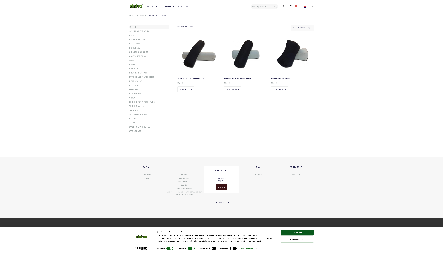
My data (147, 178)
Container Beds (137, 56)
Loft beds (134, 89)
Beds (131, 35)
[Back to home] (136, 6)
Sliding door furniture (142, 102)
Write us (221, 187)
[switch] (189, 248)
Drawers (133, 68)
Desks (132, 64)
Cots (131, 60)
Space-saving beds (138, 114)
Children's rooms (138, 52)
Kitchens (134, 85)
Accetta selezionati (297, 240)
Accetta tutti (297, 233)
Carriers (184, 185)
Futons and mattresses (141, 77)
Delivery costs (184, 182)
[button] (308, 6)
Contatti (183, 6)
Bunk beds (134, 48)
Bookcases (135, 44)
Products (152, 6)
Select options (186, 89)
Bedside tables (137, 39)
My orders (147, 175)
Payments (184, 175)
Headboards (135, 81)
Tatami (132, 123)
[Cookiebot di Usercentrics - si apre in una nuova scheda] (141, 248)
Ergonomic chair (138, 73)
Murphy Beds (136, 93)
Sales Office (168, 6)
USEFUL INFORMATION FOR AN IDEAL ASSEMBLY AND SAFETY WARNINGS (184, 193)
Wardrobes (135, 131)
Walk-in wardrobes (139, 127)
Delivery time (184, 178)
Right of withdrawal (184, 189)
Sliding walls (136, 106)
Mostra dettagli (247, 248)
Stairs (132, 118)
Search (275, 6)
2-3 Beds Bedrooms (139, 31)
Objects (133, 98)
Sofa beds (134, 110)
